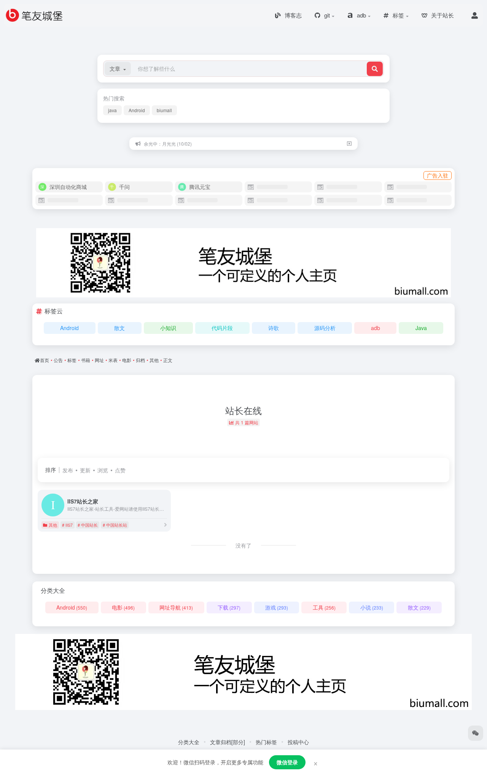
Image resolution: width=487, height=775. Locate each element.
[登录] (474, 15)
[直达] (165, 524)
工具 (324, 607)
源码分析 (325, 328)
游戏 (276, 607)
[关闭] (349, 143)
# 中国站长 (88, 525)
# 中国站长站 (115, 525)
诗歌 (273, 328)
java (112, 110)
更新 (85, 470)
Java (421, 328)
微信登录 (287, 762)
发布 (67, 470)
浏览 (102, 470)
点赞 (120, 470)
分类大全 (188, 742)
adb (375, 328)
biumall (164, 110)
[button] (118, 68)
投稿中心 (298, 742)
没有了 (243, 545)
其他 (53, 525)
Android (137, 110)
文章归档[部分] (227, 742)
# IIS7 (67, 525)
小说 (371, 607)
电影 (123, 607)
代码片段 (222, 328)
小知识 (168, 328)
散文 (119, 328)
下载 (229, 607)
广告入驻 (437, 175)
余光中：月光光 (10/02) (168, 143)
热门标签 (266, 742)
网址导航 (176, 607)
